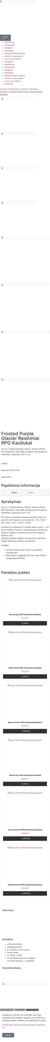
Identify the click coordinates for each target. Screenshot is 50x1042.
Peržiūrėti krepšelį (7, 1010)
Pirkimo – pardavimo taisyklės (15, 919)
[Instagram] (12, 974)
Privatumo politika (10, 915)
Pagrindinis (9, 42)
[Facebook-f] (5, 974)
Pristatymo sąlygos (10, 933)
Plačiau (25, 623)
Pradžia (3, 89)
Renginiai (9, 48)
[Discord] (18, 974)
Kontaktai (9, 62)
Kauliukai (24, 89)
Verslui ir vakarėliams (14, 56)
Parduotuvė (10, 45)
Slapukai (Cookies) (10, 928)
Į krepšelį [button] (26, 731)
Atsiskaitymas (20, 1010)
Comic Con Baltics (13, 59)
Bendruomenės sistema (15, 53)
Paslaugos (9, 50)
